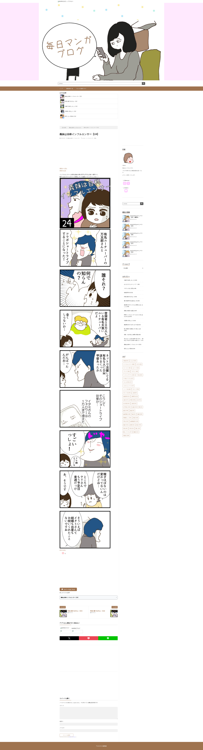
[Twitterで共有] (69, 638)
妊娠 (134, 407)
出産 (125, 400)
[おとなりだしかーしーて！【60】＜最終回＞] (126, 218)
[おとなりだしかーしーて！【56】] (126, 253)
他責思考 (126, 396)
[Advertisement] (89, 151)
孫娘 (139, 414)
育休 (125, 428)
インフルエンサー (90, 138)
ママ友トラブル (128, 378)
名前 (61, 721)
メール (62, 727)
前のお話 (67, 120)
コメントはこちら (69, 589)
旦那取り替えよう (128, 320)
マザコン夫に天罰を (129, 288)
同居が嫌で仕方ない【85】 (75, 611)
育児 (131, 428)
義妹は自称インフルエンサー (74, 138)
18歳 (125, 360)
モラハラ (136, 389)
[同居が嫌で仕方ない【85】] (63, 613)
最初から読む (63, 168)
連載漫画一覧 (69, 88)
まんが (83, 138)
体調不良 (135, 396)
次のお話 (92, 120)
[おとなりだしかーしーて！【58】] (126, 236)
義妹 (95, 138)
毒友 (135, 417)
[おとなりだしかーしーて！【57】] (126, 244)
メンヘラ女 (127, 389)
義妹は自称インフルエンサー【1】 (73, 96)
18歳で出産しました (129, 280)
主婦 (135, 392)
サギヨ (139, 364)
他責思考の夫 (127, 292)
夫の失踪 (126, 403)
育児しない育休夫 (128, 348)
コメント (62, 705)
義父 (138, 424)
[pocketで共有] (88, 638)
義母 (132, 424)
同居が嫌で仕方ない (129, 296)
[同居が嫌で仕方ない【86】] (114, 613)
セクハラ (136, 367)
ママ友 (139, 375)
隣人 (138, 428)
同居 (132, 400)
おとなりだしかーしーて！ (130, 284)
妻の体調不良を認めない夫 (130, 300)
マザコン (135, 371)
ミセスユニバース (128, 385)
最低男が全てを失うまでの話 (131, 324)
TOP (79, 120)
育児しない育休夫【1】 (71, 116)
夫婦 (134, 403)
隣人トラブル (127, 432)
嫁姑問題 (126, 414)
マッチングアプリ (128, 375)
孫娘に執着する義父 (129, 310)
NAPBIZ (105, 746)
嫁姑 (132, 410)
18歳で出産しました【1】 (71, 106)
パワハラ (126, 371)
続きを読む (63, 550)
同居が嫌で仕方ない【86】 (98, 611)
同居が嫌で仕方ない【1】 (71, 101)
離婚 (136, 432)
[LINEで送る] (108, 638)
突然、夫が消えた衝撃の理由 (131, 334)
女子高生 (126, 407)
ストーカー (127, 367)
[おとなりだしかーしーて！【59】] (126, 227)
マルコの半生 (127, 382)
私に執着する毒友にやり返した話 (132, 328)
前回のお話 (63, 170)
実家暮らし (127, 417)
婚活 (125, 410)
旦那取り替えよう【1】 (71, 111)
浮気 (125, 421)
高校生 (126, 435)
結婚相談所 (134, 421)
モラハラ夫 (127, 392)
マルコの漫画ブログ (81, 88)
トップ (61, 88)
